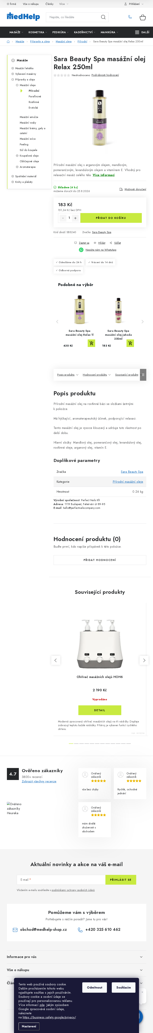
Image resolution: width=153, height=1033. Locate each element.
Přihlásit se (121, 880)
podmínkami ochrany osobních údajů (73, 890)
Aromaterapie (28, 167)
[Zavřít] (142, 992)
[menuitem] (16, 32)
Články (49, 4)
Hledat (103, 17)
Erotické (33, 108)
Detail (99, 710)
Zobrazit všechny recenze (39, 781)
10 (123, 743)
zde (42, 1005)
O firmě (11, 4)
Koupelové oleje (29, 156)
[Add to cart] (91, 343)
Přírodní (34, 91)
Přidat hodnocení (100, 560)
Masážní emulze (29, 117)
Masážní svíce (28, 139)
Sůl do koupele (28, 150)
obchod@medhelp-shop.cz (43, 929)
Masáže (22, 60)
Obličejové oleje (29, 161)
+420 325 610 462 (131, 17)
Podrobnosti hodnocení (105, 75)
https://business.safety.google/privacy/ (49, 1017)
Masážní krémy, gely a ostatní (33, 130)
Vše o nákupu (31, 4)
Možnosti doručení (135, 189)
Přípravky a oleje (25, 79)
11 (128, 743)
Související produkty (126, 375)
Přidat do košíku (111, 218)
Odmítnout (94, 987)
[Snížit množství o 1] (63, 218)
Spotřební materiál (26, 176)
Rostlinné (34, 102)
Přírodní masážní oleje (128, 482)
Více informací (104, 175)
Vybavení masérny (25, 74)
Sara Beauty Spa (101, 232)
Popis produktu (66, 375)
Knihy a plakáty (24, 182)
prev (55, 660)
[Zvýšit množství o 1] (75, 218)
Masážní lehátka (24, 68)
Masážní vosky (28, 123)
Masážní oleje (28, 85)
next (144, 660)
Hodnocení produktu (95, 375)
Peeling (24, 144)
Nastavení (29, 1026)
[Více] (142, 32)
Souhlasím (123, 987)
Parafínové (35, 96)
